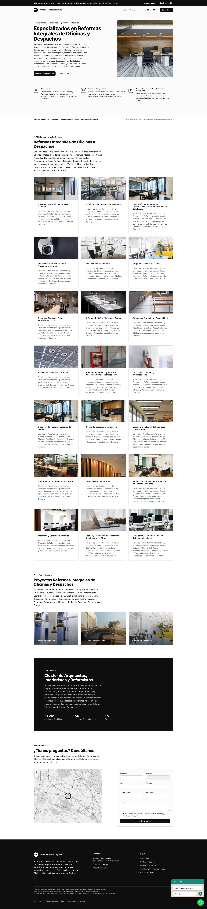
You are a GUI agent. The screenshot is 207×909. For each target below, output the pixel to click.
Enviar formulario (145, 821)
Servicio (149, 774)
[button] (68, 796)
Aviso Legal (144, 858)
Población (150, 792)
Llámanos (62, 73)
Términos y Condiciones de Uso (152, 869)
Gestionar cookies (166, 3)
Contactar (165, 10)
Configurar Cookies (147, 872)
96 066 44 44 (152, 10)
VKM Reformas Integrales (50, 10)
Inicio (125, 10)
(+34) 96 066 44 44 (100, 864)
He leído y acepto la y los (143, 815)
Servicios (133, 10)
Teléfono (150, 783)
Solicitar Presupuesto (43, 73)
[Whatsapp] (200, 902)
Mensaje (123, 802)
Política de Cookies (147, 862)
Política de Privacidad (144, 814)
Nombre (123, 774)
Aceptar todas (149, 3)
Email (122, 783)
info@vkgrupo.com (100, 868)
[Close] (201, 881)
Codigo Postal (125, 792)
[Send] (200, 894)
